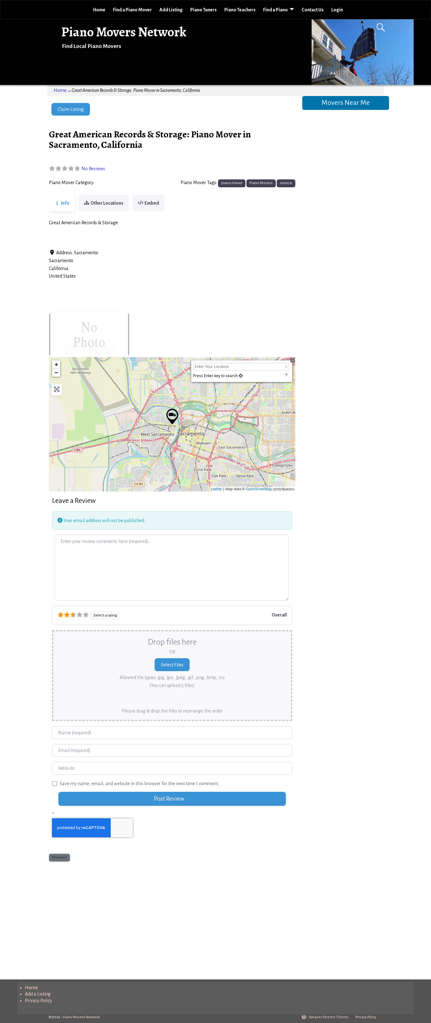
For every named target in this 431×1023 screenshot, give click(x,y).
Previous (59, 857)
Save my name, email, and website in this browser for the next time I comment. (139, 783)
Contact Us (313, 9)
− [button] (56, 372)
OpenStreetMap (259, 488)
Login (337, 9)
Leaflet (216, 488)
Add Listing (171, 9)
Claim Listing (71, 109)
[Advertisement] (172, 919)
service (286, 183)
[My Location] (241, 375)
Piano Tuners (203, 9)
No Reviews (93, 168)
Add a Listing (37, 993)
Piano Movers (109, 183)
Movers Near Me (346, 102)
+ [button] (56, 364)
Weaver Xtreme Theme (328, 1017)
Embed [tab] (152, 203)
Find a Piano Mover (132, 9)
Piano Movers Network (123, 32)
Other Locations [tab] (107, 203)
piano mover (231, 183)
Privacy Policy (38, 1000)
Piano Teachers (240, 9)
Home (99, 9)
